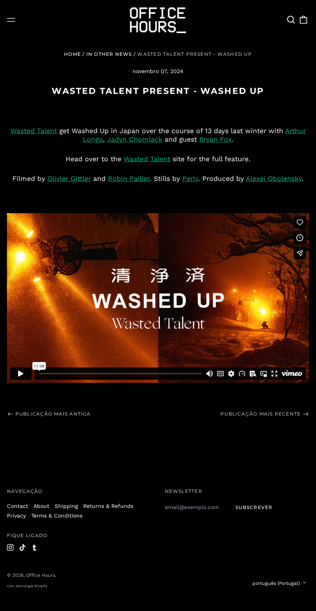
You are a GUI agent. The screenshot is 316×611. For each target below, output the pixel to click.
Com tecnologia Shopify (27, 586)
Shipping (66, 506)
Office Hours (40, 575)
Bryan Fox (215, 139)
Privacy (16, 516)
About (41, 506)
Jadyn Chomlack (134, 139)
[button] (291, 20)
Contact (17, 506)
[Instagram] (10, 547)
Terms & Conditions (56, 516)
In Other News (109, 54)
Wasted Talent (33, 131)
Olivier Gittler (69, 178)
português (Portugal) (276, 583)
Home (72, 54)
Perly (190, 178)
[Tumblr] (34, 547)
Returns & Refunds (108, 506)
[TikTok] (22, 547)
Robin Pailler (129, 178)
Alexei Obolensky (274, 178)
